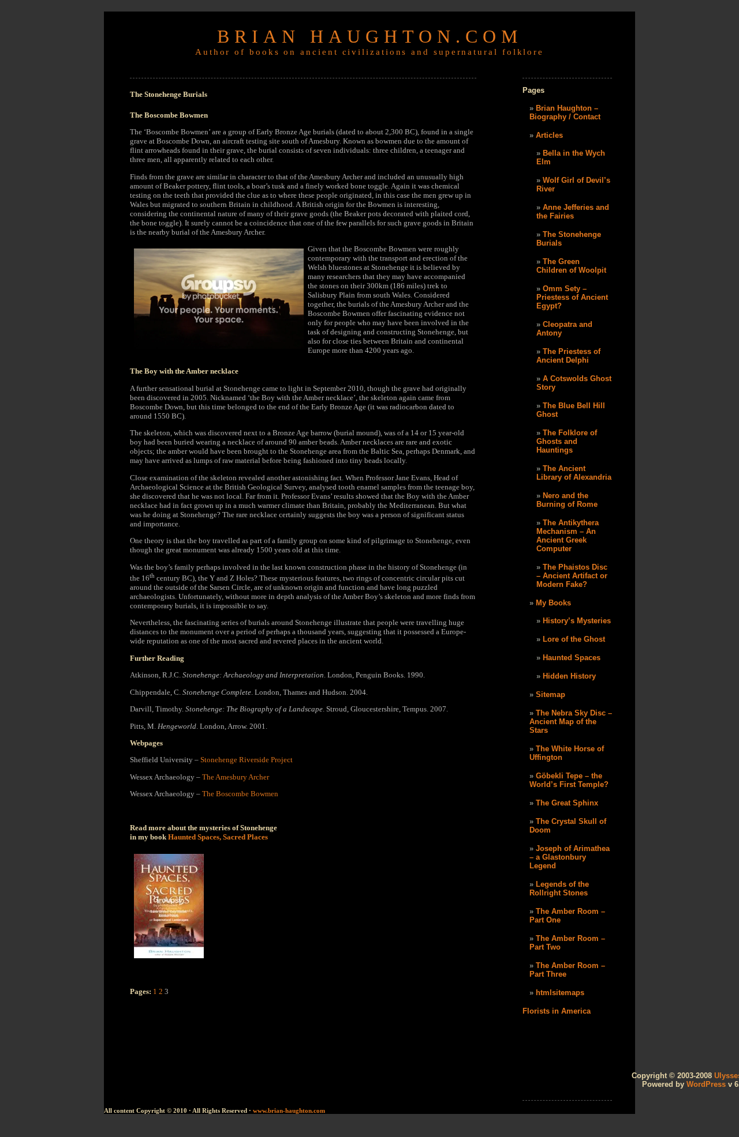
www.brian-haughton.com (288, 1110)
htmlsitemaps (560, 992)
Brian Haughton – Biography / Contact (564, 112)
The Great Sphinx (567, 803)
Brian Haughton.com (369, 36)
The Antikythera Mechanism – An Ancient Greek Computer (567, 535)
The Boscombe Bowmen (240, 793)
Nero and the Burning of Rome (567, 500)
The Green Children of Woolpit (571, 265)
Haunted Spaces (571, 657)
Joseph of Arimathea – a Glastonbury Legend (569, 857)
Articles (549, 135)
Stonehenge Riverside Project (246, 759)
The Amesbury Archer (235, 777)
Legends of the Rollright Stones (559, 888)
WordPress (706, 1084)
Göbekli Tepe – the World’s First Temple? (569, 780)
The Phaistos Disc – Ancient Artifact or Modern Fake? (571, 576)
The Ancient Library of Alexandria (573, 472)
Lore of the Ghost (574, 639)
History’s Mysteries (577, 620)
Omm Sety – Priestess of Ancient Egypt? (572, 297)
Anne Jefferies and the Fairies (572, 211)
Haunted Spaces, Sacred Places (218, 837)
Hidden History (569, 676)
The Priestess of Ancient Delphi (568, 355)
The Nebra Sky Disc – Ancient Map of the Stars (570, 722)
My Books (553, 602)
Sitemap (550, 694)
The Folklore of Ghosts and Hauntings (566, 441)
